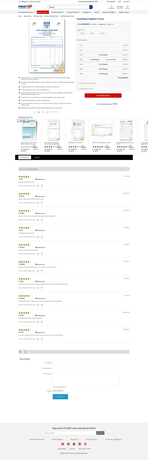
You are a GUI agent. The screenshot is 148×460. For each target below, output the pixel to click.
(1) (128, 146)
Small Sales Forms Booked (75, 142)
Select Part (80, 30)
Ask (49, 403)
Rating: (50, 391)
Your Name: (48, 362)
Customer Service (36, 439)
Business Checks (57, 12)
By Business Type (38, 16)
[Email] (49, 111)
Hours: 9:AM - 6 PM (84, 449)
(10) (104, 146)
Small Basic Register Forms (67, 16)
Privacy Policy (91, 439)
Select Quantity (82, 40)
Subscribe (100, 433)
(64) (56, 146)
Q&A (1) (37, 157)
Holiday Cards (123, 12)
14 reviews (94, 24)
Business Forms (42, 12)
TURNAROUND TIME (86, 89)
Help (119, 1)
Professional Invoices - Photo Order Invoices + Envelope (28, 143)
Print (55, 111)
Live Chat (126, 1)
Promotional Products (25, 12)
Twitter (39, 112)
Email (49, 111)
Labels (96, 12)
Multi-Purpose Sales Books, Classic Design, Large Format (52, 143)
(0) (32, 146)
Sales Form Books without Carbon (102, 142)
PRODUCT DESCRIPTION (87, 83)
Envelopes (86, 12)
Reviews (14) (24, 157)
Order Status (57, 439)
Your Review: (48, 373)
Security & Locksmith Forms (51, 16)
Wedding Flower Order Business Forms (125, 143)
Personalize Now (103, 95)
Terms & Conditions (113, 439)
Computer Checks (72, 12)
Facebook (35, 112)
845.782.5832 (111, 1)
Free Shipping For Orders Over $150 (29, 1)
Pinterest (43, 112)
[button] (91, 7)
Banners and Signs (108, 12)
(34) (80, 146)
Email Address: (47, 368)
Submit (60, 396)
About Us (74, 439)
